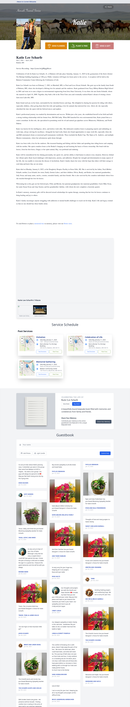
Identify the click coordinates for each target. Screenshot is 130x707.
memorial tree (39, 223)
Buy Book (77, 404)
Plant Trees (56, 351)
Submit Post (105, 453)
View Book (66, 404)
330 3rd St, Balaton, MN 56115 (49, 348)
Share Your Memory (103, 422)
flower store (68, 223)
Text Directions (42, 351)
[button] (27, 341)
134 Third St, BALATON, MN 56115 (51, 370)
